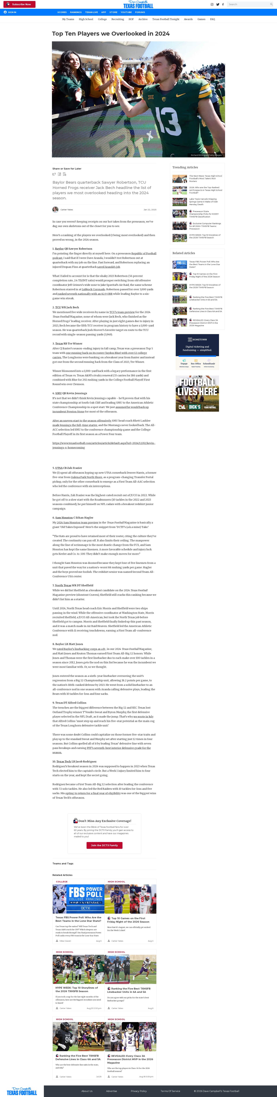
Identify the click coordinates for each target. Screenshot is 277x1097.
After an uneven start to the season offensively (82, 420)
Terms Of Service (170, 1091)
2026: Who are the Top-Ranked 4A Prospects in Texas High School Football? (205, 190)
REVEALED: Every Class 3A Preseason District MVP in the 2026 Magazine (130, 1059)
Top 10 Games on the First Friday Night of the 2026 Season (204, 275)
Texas (59, 343)
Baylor (59, 248)
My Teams (68, 19)
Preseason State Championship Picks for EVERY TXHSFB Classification (204, 214)
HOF (131, 19)
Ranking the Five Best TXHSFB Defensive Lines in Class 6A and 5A (205, 310)
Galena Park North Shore (86, 477)
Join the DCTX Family (104, 845)
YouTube (126, 12)
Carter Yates (67, 209)
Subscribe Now (21, 4)
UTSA (59, 468)
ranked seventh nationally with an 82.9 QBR (85, 293)
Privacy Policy (139, 1091)
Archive (143, 19)
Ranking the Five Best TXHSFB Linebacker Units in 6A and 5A (205, 298)
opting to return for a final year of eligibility (93, 793)
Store (113, 12)
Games (201, 19)
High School (86, 19)
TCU (58, 307)
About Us (87, 1091)
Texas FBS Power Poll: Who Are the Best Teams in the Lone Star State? (204, 264)
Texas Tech (63, 761)
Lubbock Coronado (93, 289)
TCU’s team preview (122, 312)
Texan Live (91, 12)
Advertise (111, 1091)
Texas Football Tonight (165, 19)
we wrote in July (143, 716)
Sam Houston (64, 517)
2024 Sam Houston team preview (77, 522)
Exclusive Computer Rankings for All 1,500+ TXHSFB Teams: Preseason (205, 226)
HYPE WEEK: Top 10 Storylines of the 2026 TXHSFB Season (204, 236)
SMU (58, 393)
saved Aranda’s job (108, 267)
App (103, 12)
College (102, 19)
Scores (62, 12)
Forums (140, 12)
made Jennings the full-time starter (75, 425)
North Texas (63, 585)
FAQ (212, 19)
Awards (188, 19)
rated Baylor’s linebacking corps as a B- (81, 649)
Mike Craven (65, 941)
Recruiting (118, 19)
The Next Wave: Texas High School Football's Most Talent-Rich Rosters (205, 178)
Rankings (76, 12)
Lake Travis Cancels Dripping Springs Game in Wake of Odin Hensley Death (203, 201)
